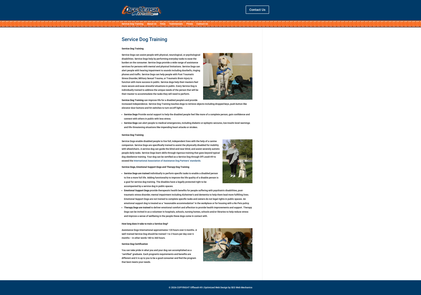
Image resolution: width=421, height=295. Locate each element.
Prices (189, 24)
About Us (151, 24)
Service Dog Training (132, 24)
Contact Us (257, 10)
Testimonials (176, 24)
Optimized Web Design (216, 287)
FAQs (162, 24)
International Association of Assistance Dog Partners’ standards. (167, 160)
